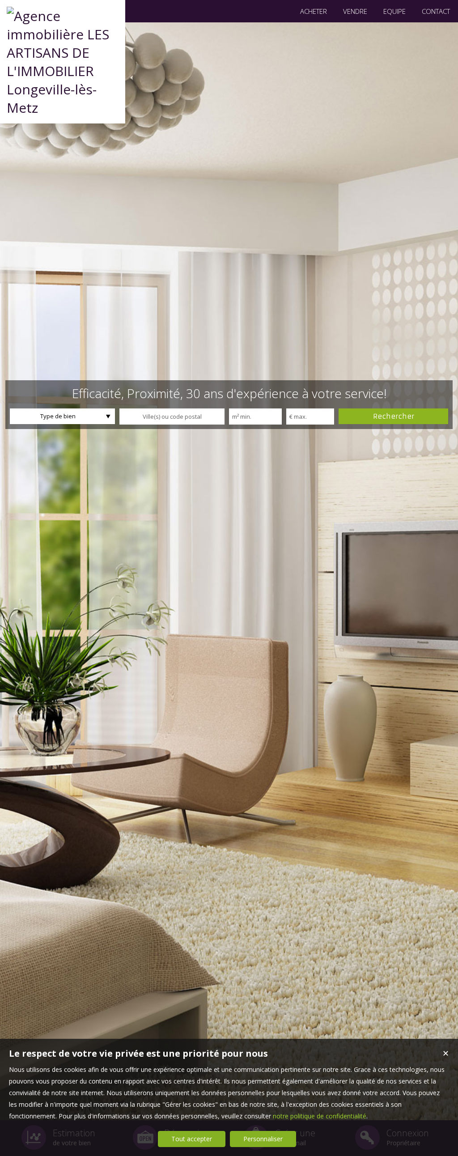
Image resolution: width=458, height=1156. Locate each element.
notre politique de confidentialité (319, 1116)
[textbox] (172, 416)
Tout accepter (191, 1139)
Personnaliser (263, 1139)
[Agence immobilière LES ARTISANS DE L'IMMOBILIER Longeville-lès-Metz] (63, 107)
